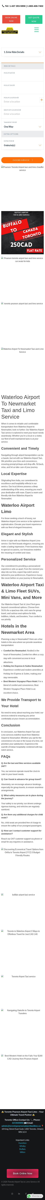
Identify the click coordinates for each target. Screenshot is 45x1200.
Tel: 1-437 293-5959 (15, 6)
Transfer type (9, 122)
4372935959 (17, 1123)
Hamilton (22, 1143)
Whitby (23, 1146)
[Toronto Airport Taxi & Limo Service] (9, 30)
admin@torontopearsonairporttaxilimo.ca (21, 1126)
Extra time (8, 141)
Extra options (11, 134)
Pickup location (10, 98)
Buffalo (22, 1149)
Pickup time (8, 85)
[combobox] (22, 53)
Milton (22, 1152)
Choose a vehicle (21, 160)
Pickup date (8, 73)
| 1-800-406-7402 (34, 6)
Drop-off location (11, 110)
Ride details (9, 66)
